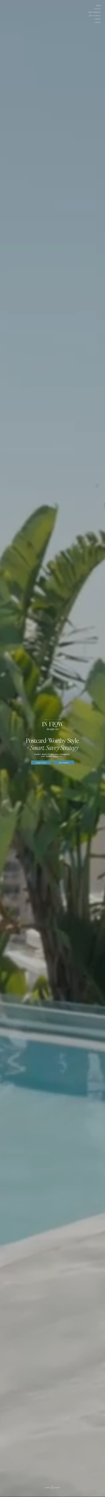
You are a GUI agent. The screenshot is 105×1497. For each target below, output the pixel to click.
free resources (95, 15)
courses (97, 18)
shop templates (94, 12)
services (97, 8)
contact (98, 22)
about (98, 5)
